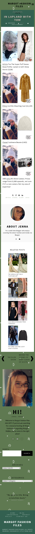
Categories (12, 514)
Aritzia (5, 64)
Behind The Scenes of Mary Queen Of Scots (24, 358)
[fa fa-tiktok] (12, 239)
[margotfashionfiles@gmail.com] (17, 439)
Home (12, 513)
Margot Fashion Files (19, 5)
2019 (18, 13)
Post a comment (17, 24)
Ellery (5, 106)
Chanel (5, 142)
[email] (19, 239)
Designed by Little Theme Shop (21, 531)
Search (5, 449)
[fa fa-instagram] (16, 239)
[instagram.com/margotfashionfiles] (13, 439)
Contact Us (22, 516)
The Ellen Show (12, 358)
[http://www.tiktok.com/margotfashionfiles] (22, 439)
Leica (8, 179)
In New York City (14, 299)
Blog (22, 513)
